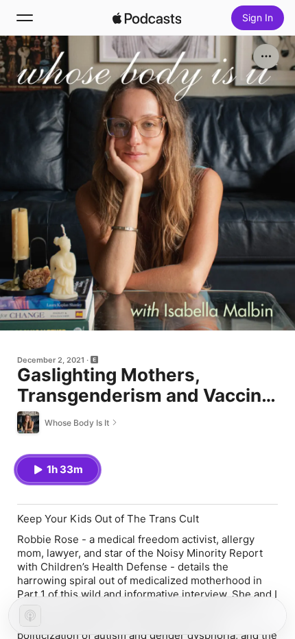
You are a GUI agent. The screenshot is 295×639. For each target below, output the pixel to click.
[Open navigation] (25, 18)
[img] (146, 18)
